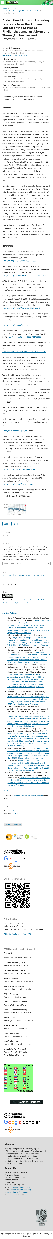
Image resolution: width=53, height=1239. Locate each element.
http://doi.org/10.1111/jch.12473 (16, 325)
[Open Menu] (2, 2)
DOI (16, 524)
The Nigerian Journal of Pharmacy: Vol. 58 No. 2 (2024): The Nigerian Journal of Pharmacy (28, 723)
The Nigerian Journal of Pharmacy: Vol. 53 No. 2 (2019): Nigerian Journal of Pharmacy (27, 660)
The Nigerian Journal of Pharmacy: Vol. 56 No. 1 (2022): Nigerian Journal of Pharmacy (27, 756)
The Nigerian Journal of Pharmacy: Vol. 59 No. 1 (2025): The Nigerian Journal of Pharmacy (28, 743)
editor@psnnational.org (21, 1189)
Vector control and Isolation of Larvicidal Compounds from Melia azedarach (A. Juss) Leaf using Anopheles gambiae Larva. (28, 752)
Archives (13, 8)
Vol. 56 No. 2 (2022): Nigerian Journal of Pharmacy (20, 10)
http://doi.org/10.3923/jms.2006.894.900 (19, 261)
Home (4, 8)
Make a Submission (13, 824)
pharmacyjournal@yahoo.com (17, 1192)
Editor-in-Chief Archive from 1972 (17, 934)
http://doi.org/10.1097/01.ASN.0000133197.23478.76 (24, 351)
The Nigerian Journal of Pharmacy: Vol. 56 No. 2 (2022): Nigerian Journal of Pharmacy (28, 782)
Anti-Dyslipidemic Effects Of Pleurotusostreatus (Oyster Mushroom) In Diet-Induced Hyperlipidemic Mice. (28, 696)
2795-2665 (16, 813)
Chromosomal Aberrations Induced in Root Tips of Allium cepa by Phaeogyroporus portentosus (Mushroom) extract (28, 654)
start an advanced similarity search (28, 796)
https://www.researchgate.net (14, 431)
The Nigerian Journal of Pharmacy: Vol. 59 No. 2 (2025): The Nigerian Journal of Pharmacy (27, 686)
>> (9, 790)
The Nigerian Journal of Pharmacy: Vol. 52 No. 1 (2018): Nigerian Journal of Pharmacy (28, 630)
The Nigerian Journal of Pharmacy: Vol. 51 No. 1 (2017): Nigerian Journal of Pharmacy (28, 643)
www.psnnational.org (21, 1187)
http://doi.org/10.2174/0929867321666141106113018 (24, 275)
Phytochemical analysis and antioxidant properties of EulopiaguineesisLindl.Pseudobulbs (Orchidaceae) (27, 640)
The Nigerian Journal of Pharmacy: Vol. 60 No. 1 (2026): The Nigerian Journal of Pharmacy (28, 767)
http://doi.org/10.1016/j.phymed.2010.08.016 (21, 308)
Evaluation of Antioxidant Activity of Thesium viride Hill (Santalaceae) (28, 779)
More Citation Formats (12, 563)
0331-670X (13, 810)
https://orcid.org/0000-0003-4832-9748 (14, 55)
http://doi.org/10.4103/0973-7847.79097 (24, 337)
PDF (7, 524)
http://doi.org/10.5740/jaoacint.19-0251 (18, 484)
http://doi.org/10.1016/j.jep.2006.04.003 (19, 469)
